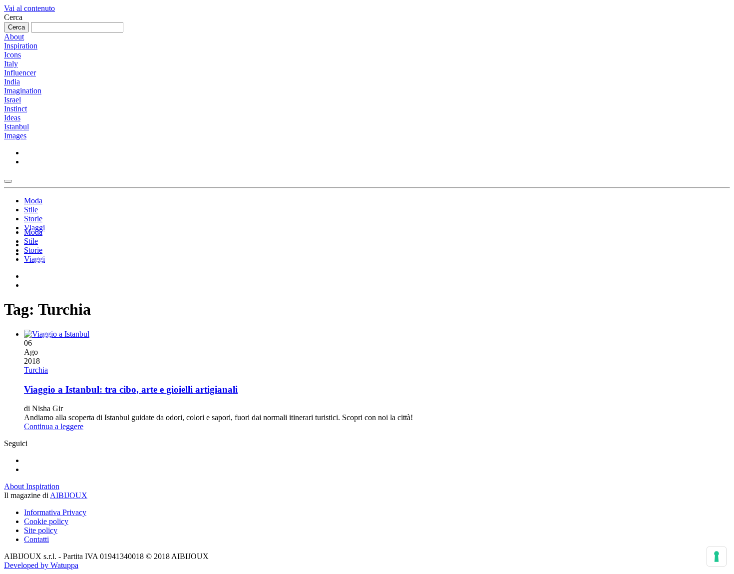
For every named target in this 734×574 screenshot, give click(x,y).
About (14, 36)
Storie (33, 218)
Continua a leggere (53, 426)
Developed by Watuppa (41, 565)
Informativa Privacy (55, 512)
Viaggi (34, 259)
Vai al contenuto (29, 8)
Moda (33, 200)
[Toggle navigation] (8, 181)
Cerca (13, 17)
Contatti (36, 539)
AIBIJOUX (68, 495)
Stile (31, 209)
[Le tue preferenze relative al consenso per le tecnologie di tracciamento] (716, 556)
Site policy (40, 530)
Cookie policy (46, 521)
